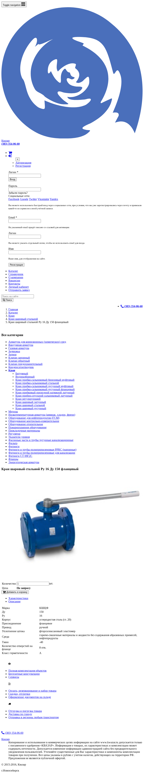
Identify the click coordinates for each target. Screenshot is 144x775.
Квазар (5, 140)
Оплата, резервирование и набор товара (32, 690)
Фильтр (12, 443)
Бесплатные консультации (24, 673)
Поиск (8, 300)
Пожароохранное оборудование (27, 427)
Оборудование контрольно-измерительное (33, 421)
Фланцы (13, 459)
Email (12, 217)
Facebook (13, 199)
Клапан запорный (19, 357)
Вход (12, 179)
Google (24, 199)
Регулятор (14, 433)
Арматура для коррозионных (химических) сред (37, 341)
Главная (13, 309)
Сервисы (13, 676)
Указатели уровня (19, 436)
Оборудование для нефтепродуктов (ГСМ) (33, 417)
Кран (11, 315)
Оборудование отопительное (25, 424)
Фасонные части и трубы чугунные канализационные (40, 440)
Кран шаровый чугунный (30, 408)
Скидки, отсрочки (19, 693)
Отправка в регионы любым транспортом (33, 717)
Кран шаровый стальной (23, 318)
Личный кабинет (18, 286)
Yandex (54, 199)
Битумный (21, 373)
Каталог (13, 270)
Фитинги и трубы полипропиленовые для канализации (41, 452)
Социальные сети (19, 195)
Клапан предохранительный (25, 363)
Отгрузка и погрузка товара (25, 710)
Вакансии (14, 280)
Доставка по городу (20, 714)
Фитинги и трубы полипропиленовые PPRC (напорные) (42, 449)
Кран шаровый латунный (30, 402)
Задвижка (14, 351)
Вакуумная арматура (20, 344)
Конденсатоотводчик (21, 367)
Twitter (33, 199)
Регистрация (23, 165)
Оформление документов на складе (29, 697)
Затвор (12, 354)
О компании (15, 277)
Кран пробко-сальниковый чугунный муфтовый (44, 386)
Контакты (14, 283)
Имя (11, 248)
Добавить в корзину (16, 592)
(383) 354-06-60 (13, 732)
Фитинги (13, 446)
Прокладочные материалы (24, 430)
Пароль (12, 185)
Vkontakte (43, 199)
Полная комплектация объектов (27, 670)
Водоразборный (25, 376)
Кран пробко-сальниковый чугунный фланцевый (45, 389)
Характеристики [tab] (18, 598)
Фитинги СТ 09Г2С (20, 455)
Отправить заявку (19, 290)
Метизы (13, 411)
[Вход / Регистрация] (10, 155)
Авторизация (23, 162)
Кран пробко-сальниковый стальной (37, 383)
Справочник (15, 274)
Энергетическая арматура (23, 462)
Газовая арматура (18, 348)
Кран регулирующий (28, 398)
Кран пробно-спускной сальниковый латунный (44, 395)
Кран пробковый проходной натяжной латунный (44, 392)
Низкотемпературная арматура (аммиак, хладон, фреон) (41, 414)
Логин (13, 172)
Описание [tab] (14, 601)
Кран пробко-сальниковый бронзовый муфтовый (44, 379)
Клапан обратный (19, 360)
